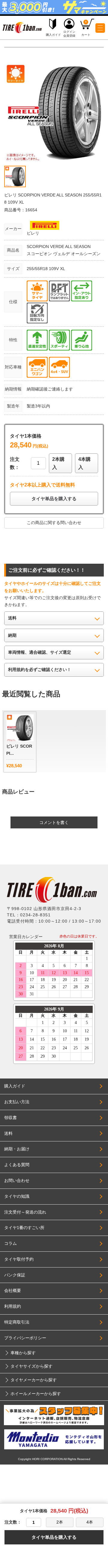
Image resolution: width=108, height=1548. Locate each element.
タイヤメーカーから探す (33, 1379)
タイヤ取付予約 (19, 1259)
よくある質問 (16, 1164)
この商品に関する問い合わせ (54, 522)
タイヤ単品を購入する (54, 498)
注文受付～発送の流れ (25, 1212)
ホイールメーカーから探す (35, 1393)
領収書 (10, 1117)
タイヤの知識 (16, 1196)
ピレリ (33, 233)
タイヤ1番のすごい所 (24, 1227)
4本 (89, 1522)
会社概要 (12, 1290)
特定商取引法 (16, 1322)
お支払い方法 (16, 1101)
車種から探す (23, 1352)
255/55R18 (38, 268)
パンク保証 (14, 1275)
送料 (8, 1133)
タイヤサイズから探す (31, 1366)
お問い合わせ (16, 1180)
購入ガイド (14, 1086)
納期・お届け (16, 1148)
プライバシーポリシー (25, 1337)
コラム (10, 1243)
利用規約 (12, 1306)
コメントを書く (54, 822)
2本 (59, 1522)
